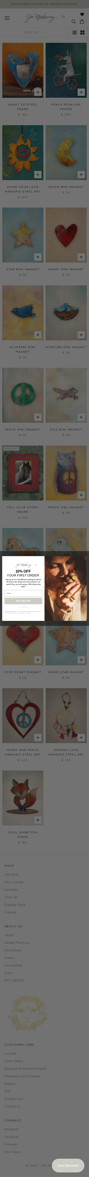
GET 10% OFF (23, 601)
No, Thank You (23, 607)
